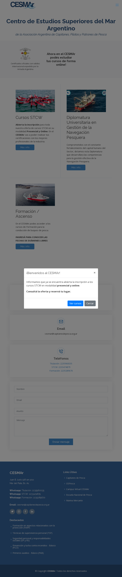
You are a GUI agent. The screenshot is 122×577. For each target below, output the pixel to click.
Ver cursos (75, 303)
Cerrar (90, 303)
